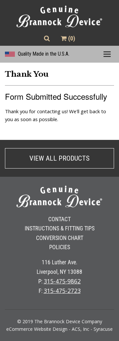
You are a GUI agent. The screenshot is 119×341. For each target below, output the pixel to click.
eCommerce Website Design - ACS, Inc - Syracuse (59, 329)
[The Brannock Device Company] (59, 17)
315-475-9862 (62, 281)
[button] (47, 38)
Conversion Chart (59, 238)
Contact (59, 219)
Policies (59, 247)
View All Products (59, 158)
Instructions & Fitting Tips (60, 228)
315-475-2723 (62, 291)
